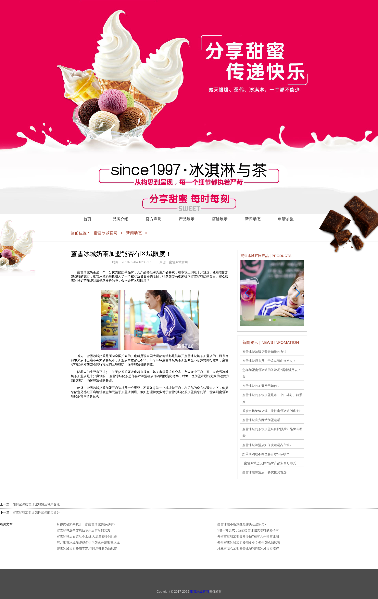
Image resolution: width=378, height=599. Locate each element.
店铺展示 (220, 219)
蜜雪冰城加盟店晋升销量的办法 (264, 351)
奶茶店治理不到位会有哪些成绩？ (266, 454)
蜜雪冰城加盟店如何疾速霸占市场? (266, 445)
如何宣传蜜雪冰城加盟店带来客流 (36, 504)
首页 (87, 219)
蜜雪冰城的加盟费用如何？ (261, 386)
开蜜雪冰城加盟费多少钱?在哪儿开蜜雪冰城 (248, 536)
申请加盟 (286, 219)
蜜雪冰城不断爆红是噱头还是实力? (241, 524)
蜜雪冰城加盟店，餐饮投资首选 (264, 472)
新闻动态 (253, 219)
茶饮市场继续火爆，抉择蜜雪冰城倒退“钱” (271, 411)
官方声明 (153, 219)
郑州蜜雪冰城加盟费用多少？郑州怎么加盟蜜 (248, 542)
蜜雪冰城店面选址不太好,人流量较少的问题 (87, 536)
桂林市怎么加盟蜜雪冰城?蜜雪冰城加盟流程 (248, 548)
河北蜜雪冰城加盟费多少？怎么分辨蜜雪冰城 (88, 542)
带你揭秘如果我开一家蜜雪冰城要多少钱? (86, 524)
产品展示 (187, 219)
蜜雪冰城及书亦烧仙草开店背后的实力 (83, 530)
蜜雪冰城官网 (105, 233)
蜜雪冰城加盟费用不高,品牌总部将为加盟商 (87, 548)
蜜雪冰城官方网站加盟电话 (261, 420)
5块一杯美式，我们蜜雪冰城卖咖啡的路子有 (248, 530)
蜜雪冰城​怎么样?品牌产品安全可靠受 (269, 463)
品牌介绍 (120, 219)
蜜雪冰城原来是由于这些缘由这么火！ (269, 361)
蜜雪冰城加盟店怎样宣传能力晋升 (36, 512)
